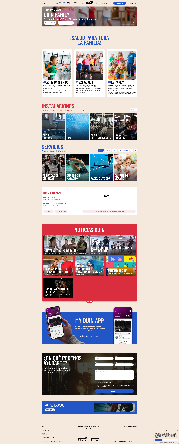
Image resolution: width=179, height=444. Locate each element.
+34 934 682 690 (51, 23)
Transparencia (44, 434)
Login (131, 3)
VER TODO (100, 150)
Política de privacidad (167, 442)
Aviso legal (61, 441)
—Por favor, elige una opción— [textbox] (122, 365)
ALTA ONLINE (120, 3)
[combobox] (124, 364)
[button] (177, 430)
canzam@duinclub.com (67, 23)
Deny (166, 440)
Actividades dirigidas (123, 150)
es (135, 3)
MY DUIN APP (97, 3)
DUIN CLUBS (81, 3)
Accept (159, 440)
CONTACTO (104, 3)
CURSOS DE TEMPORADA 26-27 (72, 3)
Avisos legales (172, 442)
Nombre (96, 356)
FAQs (43, 431)
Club (116, 362)
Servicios (108, 150)
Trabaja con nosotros (46, 430)
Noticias (43, 433)
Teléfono (96, 362)
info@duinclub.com (133, 429)
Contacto (43, 429)
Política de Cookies (160, 442)
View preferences (174, 440)
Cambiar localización (126, 23)
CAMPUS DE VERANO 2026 (60, 3)
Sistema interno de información (48, 437)
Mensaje (96, 369)
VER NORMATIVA (50, 410)
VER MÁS (89, 301)
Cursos (114, 150)
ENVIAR (113, 391)
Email (116, 356)
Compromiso (44, 436)
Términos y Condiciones (106, 382)
